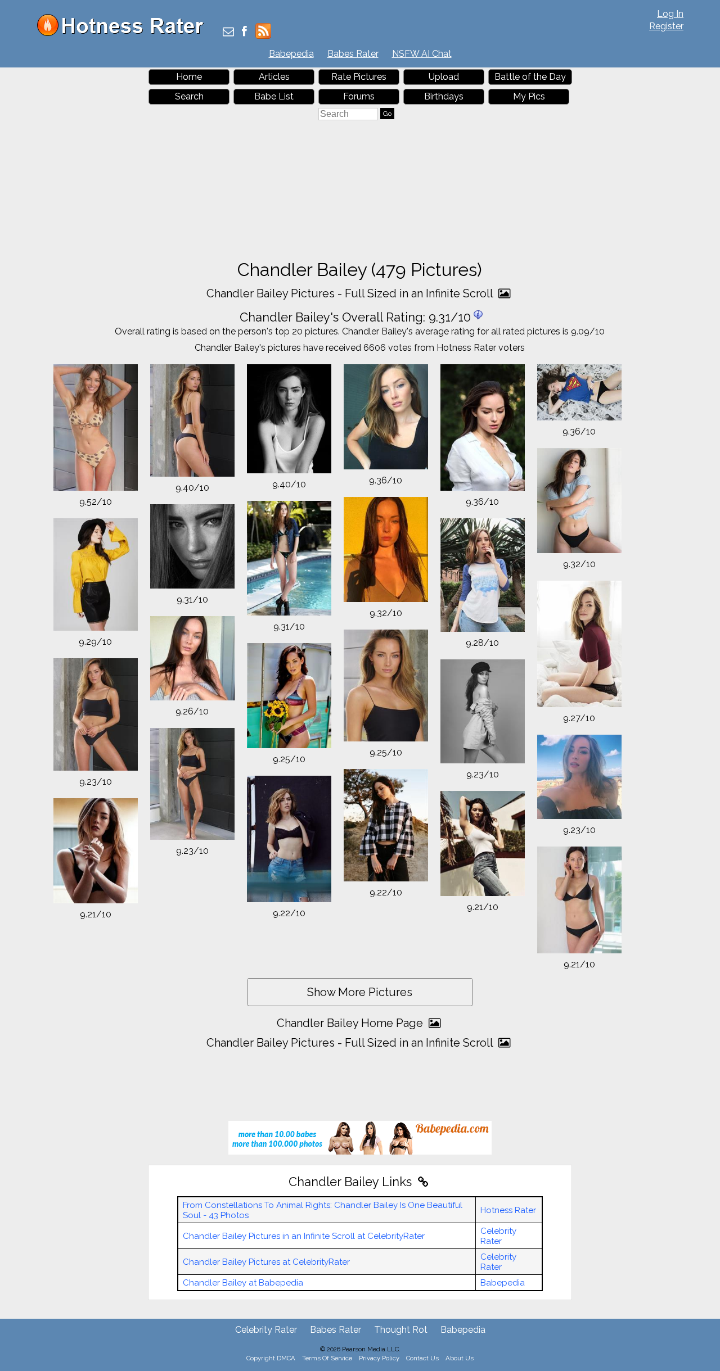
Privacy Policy (379, 1358)
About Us (460, 1358)
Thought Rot (401, 1329)
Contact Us (422, 1358)
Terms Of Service (327, 1358)
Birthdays (444, 96)
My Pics (529, 96)
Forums (359, 96)
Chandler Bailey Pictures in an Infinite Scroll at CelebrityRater (304, 1236)
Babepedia (291, 53)
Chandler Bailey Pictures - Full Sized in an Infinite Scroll (351, 293)
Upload (444, 76)
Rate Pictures (358, 76)
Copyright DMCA (270, 1358)
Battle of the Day (530, 76)
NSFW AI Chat (422, 53)
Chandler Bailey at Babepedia (243, 1283)
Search (189, 96)
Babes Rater (353, 53)
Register (666, 26)
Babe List (274, 96)
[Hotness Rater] (124, 33)
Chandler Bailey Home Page (351, 1023)
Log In (670, 13)
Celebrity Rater (498, 1236)
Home (189, 76)
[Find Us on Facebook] (244, 32)
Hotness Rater (508, 1210)
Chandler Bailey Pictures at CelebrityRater (266, 1262)
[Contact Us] (228, 32)
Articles (274, 76)
